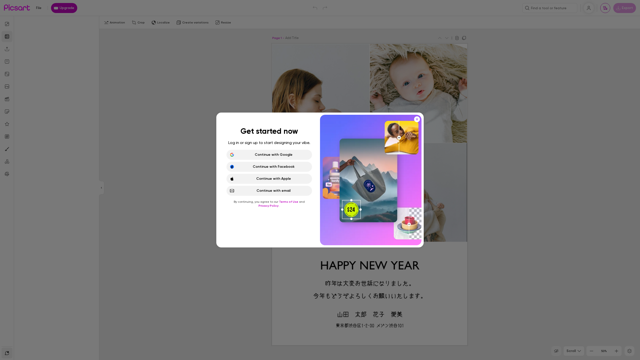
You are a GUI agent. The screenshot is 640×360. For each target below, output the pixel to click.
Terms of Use (289, 202)
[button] (320, 180)
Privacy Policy (268, 206)
